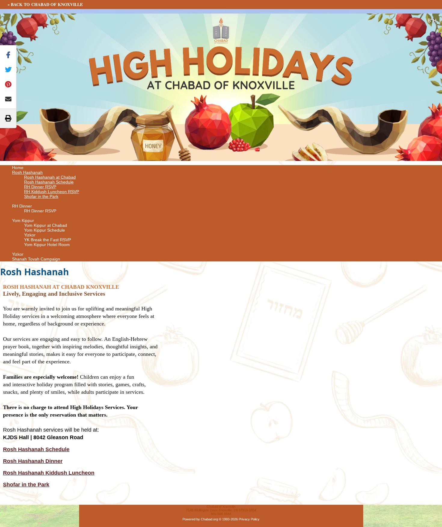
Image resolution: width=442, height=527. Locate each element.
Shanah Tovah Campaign (36, 259)
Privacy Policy (249, 519)
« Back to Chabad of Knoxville (45, 4)
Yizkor (29, 235)
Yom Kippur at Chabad (45, 225)
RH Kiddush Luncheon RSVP (51, 191)
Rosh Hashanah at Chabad (50, 177)
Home (17, 167)
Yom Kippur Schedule (44, 230)
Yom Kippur (23, 220)
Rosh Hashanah (27, 172)
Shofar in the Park (41, 196)
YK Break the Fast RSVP (47, 239)
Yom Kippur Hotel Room (47, 244)
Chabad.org (209, 519)
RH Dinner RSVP (40, 186)
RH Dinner (22, 206)
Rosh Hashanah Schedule (49, 182)
